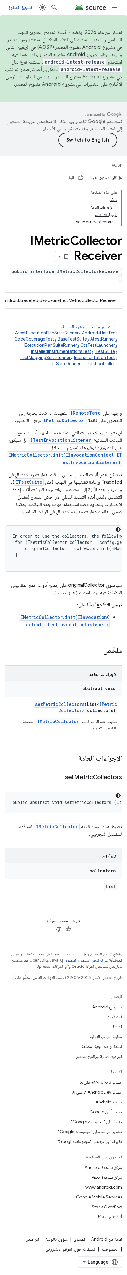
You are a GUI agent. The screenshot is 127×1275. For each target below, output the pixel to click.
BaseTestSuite (72, 339)
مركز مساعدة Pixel (107, 1177)
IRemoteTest (85, 413)
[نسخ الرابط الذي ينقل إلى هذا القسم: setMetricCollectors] (59, 777)
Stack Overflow (107, 1207)
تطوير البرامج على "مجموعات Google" (90, 1131)
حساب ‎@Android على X (101, 1082)
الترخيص (33, 1239)
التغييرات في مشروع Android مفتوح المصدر (57, 84)
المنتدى (79, 1239)
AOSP (117, 165)
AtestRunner (102, 339)
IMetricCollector (64, 420)
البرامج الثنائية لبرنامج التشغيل (98, 1056)
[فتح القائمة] (115, 7)
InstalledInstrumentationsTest (61, 351)
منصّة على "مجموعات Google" (96, 1121)
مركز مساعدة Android (103, 1167)
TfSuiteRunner (65, 363)
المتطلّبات (114, 1017)
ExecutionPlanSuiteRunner (50, 345)
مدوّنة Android (109, 1102)
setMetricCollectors (59, 704)
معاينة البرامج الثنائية (106, 1036)
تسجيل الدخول (19, 7)
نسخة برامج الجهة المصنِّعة (102, 1046)
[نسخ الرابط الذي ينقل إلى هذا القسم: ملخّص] (97, 651)
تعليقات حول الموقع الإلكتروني (70, 1249)
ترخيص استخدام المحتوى (84, 960)
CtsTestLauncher (97, 345)
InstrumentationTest (94, 357)
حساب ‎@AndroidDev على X (97, 1092)
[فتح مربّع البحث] (54, 7)
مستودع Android (107, 1007)
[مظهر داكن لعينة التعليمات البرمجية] (118, 529)
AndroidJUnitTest (99, 333)
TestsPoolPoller (99, 363)
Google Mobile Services (99, 1197)
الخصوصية (109, 1249)
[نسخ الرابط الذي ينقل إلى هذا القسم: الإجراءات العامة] (72, 759)
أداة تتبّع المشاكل (109, 1216)
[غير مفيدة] (71, 177)
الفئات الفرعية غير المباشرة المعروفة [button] (65, 345)
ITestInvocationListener (60, 440)
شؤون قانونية (57, 1239)
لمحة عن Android (106, 1239)
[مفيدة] (80, 177)
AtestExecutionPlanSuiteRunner (47, 333)
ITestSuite (105, 351)
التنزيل (117, 1026)
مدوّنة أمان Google (105, 1112)
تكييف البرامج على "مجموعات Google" (89, 1141)
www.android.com (103, 1187)
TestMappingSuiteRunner (45, 357)
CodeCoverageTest (34, 339)
